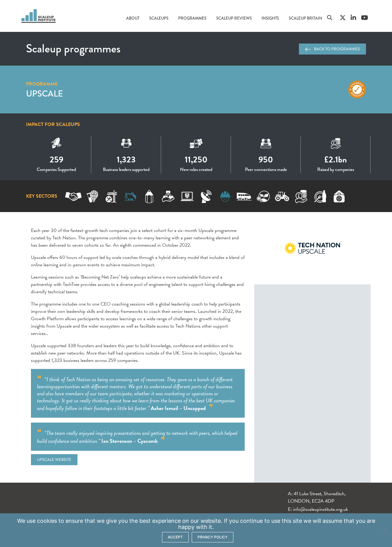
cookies (47, 521)
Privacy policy (213, 537)
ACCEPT (175, 537)
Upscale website (54, 460)
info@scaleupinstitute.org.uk (320, 509)
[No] (384, 530)
